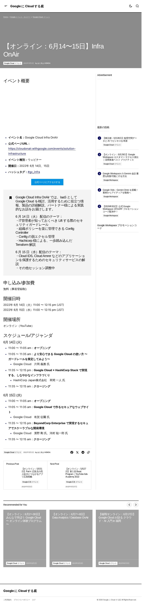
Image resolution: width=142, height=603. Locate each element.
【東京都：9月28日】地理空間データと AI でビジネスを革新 (120, 139)
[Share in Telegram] (83, 452)
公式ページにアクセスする (47, 182)
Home (5, 17)
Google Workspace (111, 180)
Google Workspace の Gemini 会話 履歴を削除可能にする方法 (120, 174)
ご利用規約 (7, 600)
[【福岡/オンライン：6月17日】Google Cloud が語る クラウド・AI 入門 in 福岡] (117, 538)
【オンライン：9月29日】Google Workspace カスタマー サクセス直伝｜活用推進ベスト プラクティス (120, 157)
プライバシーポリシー (22, 600)
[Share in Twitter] (77, 452)
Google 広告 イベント (30, 482)
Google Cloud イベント (41, 17)
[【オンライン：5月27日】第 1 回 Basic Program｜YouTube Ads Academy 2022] (69, 475)
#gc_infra (34, 172)
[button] (5, 6)
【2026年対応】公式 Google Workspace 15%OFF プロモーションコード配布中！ (120, 209)
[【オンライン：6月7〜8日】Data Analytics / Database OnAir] (71, 538)
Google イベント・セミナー (20, 17)
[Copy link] (88, 452)
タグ (34, 600)
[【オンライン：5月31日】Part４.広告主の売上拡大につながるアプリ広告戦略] (25, 475)
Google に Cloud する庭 (27, 6)
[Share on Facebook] (72, 452)
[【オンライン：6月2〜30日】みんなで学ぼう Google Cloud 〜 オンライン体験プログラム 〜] (24, 538)
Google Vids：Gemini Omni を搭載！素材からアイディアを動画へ (120, 191)
